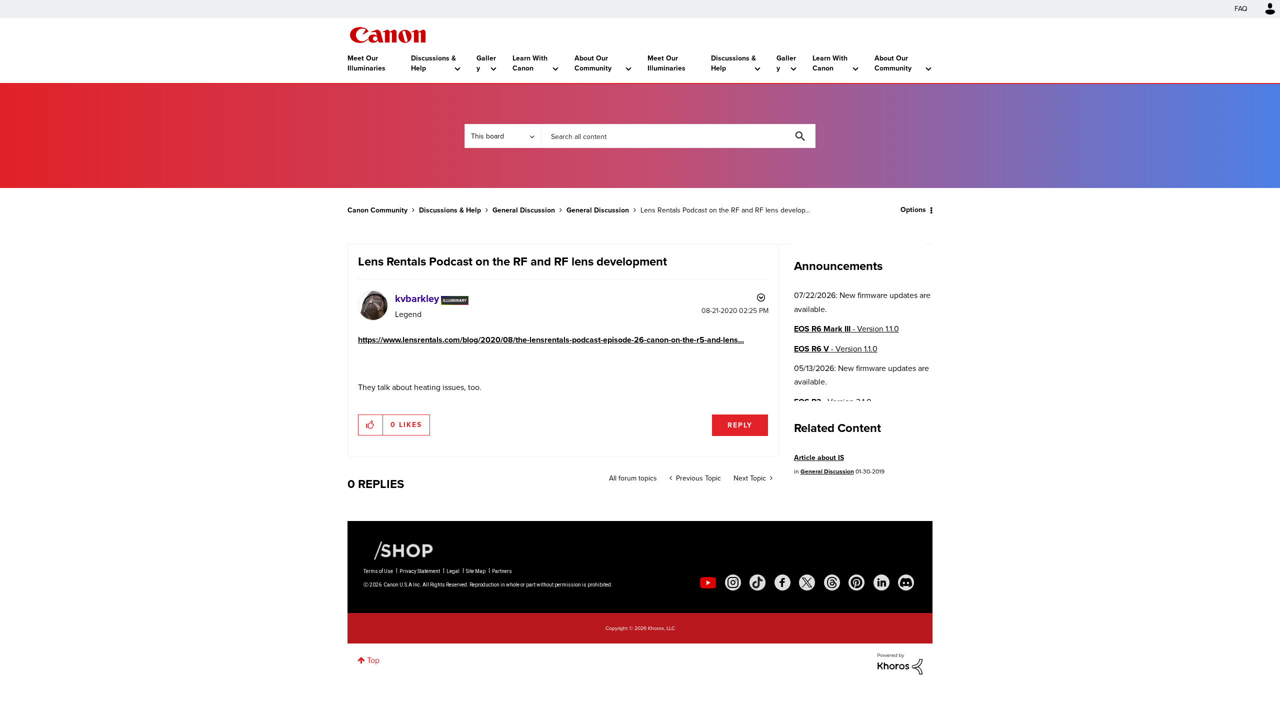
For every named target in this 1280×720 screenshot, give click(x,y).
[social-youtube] (708, 582)
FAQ (1241, 9)
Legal (453, 571)
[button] (370, 425)
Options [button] (913, 209)
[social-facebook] (782, 582)
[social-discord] (906, 582)
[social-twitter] (807, 582)
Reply (740, 425)
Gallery (486, 63)
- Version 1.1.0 (846, 328)
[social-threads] (832, 582)
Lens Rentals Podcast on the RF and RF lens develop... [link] (725, 210)
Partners (502, 571)
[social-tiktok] (758, 582)
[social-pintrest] (856, 582)
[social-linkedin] (882, 582)
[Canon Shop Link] (399, 550)
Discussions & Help (433, 63)
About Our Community (593, 63)
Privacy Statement (420, 571)
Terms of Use (378, 571)
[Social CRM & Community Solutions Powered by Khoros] (900, 663)
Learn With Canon (530, 63)
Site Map (476, 571)
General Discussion (523, 210)
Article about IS (819, 457)
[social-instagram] (733, 582)
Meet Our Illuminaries (367, 63)
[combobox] (678, 136)
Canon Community (388, 35)
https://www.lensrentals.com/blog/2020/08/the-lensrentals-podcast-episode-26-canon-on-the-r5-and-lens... (551, 340)
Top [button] (373, 660)
